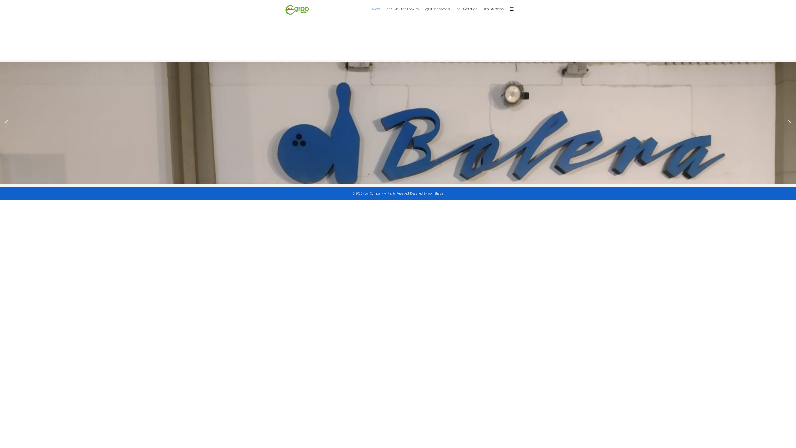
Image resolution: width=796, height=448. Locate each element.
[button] (6, 122)
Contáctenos (466, 9)
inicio (375, 9)
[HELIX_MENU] (512, 9)
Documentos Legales (402, 9)
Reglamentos (493, 9)
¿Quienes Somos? (437, 9)
